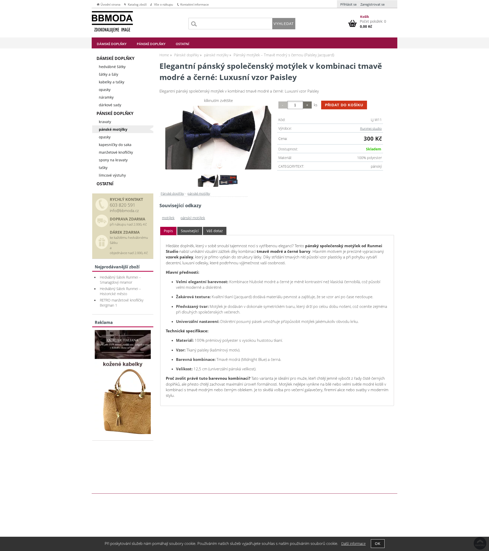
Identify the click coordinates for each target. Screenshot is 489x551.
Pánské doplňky (151, 44)
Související (190, 230)
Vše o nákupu (163, 4)
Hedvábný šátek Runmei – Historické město (120, 291)
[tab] (168, 231)
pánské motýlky (198, 193)
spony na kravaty (113, 160)
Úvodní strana (110, 4)
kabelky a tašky (111, 82)
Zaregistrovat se (372, 4)
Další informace (353, 543)
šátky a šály (108, 74)
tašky (103, 167)
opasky (105, 89)
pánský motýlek (193, 217)
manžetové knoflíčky (116, 152)
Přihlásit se (348, 4)
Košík (364, 16)
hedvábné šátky (112, 66)
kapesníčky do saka (115, 144)
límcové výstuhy (112, 175)
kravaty (105, 121)
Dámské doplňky (112, 44)
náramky (106, 97)
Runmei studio (371, 128)
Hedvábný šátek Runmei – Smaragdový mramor (120, 280)
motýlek (168, 217)
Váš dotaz (215, 230)
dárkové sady (110, 104)
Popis (168, 230)
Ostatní (182, 44)
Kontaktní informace (194, 4)
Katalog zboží (137, 4)
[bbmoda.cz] (123, 432)
